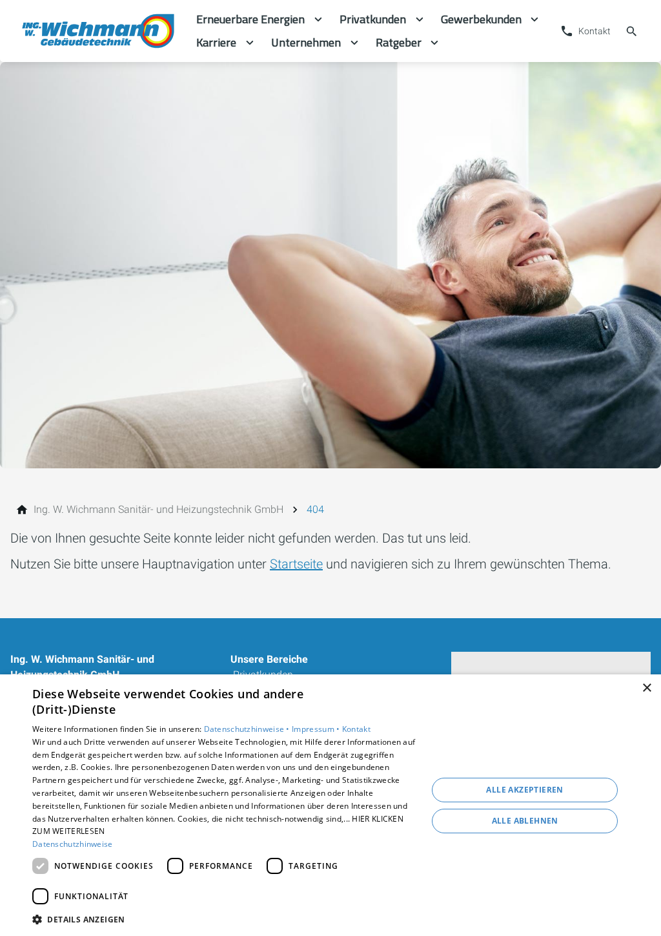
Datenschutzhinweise (72, 843)
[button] (224, 918)
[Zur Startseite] (98, 31)
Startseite (296, 564)
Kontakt (356, 728)
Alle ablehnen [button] (525, 820)
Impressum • (317, 728)
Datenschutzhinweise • (248, 728)
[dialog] (330, 805)
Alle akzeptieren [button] (524, 789)
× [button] (646, 688)
